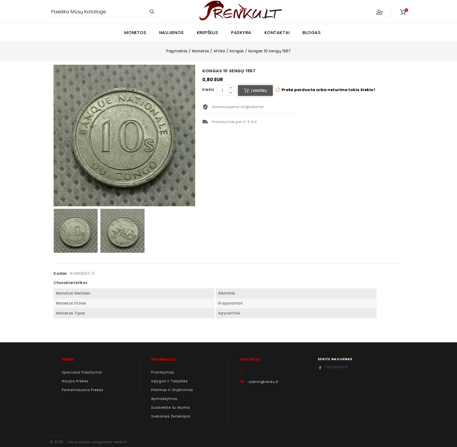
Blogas (312, 32)
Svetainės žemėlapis (170, 416)
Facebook (321, 367)
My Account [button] (379, 11)
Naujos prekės (75, 381)
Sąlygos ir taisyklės (169, 381)
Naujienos (171, 32)
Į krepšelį (259, 90)
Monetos (135, 32)
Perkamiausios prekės (82, 390)
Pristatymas (162, 372)
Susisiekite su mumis (170, 407)
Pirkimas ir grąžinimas (172, 390)
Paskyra (241, 32)
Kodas (60, 273)
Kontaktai (277, 32)
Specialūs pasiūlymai (82, 372)
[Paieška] (151, 12)
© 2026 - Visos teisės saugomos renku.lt (88, 442)
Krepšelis (207, 32)
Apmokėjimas (164, 398)
